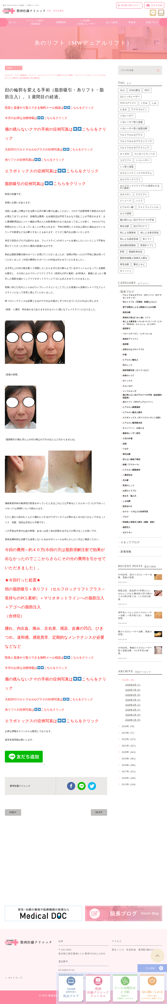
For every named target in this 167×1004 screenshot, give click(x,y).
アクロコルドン (139, 109)
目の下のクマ (140, 226)
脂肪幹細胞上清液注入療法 (133, 258)
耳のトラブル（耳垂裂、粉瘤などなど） (140, 302)
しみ (154, 103)
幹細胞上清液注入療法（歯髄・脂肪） (139, 522)
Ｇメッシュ (125, 271)
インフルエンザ (129, 391)
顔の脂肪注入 (35, 78)
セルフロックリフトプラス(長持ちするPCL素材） (56, 75)
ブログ (9, 68)
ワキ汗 (126, 449)
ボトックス (127, 381)
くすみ (144, 103)
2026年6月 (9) (132, 695)
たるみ (123, 109)
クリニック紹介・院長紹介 (36, 22)
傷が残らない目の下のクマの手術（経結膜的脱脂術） (142, 396)
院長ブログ (152, 22)
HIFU (147, 90)
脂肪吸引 (126, 328)
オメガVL (125, 154)
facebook (71, 786)
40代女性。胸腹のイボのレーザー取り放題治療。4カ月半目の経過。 (135, 650)
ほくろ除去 (112, 22)
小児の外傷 (127, 438)
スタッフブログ (130, 542)
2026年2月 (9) (132, 715)
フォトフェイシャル (148, 207)
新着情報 (126, 551)
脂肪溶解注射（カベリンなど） (136, 370)
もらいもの (127, 386)
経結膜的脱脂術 (128, 245)
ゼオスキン (125, 194)
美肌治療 (126, 312)
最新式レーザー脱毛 (131, 433)
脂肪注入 (15, 78)
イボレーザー (127, 116)
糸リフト (8, 78)
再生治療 (124, 226)
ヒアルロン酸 (127, 207)
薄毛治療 (124, 264)
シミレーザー (142, 160)
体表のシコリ (128, 375)
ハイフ (139, 201)
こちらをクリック (69, 183)
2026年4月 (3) (132, 705)
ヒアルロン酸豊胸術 (131, 407)
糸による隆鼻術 (128, 232)
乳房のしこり (128, 485)
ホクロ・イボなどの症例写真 (135, 511)
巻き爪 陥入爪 (129, 496)
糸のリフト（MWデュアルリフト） (138, 402)
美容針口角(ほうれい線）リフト (137, 317)
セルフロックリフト (130, 179)
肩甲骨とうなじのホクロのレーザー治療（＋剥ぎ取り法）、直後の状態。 (135, 615)
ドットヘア (125, 201)
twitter (92, 786)
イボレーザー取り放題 (131, 122)
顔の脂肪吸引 (25, 78)
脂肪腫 (126, 344)
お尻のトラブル (129, 491)
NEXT (99, 812)
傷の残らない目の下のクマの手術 (137, 220)
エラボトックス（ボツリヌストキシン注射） (142, 417)
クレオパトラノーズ (144, 154)
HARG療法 (134, 90)
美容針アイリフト (130, 339)
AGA (122, 90)
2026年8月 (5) (132, 685)
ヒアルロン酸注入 (130, 360)
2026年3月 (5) (132, 710)
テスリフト (79, 75)
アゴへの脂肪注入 (21, 75)
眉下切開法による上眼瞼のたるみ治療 (139, 307)
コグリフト (33, 75)
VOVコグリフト (128, 103)
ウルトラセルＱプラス (131, 135)
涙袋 (125, 444)
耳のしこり (127, 365)
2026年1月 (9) (132, 720)
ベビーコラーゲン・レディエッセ (137, 334)
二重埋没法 (127, 475)
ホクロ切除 (125, 213)
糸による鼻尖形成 (149, 232)
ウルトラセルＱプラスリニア (134, 147)
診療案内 (61, 22)
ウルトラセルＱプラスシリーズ (136, 141)
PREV (13, 812)
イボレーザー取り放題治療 (133, 128)
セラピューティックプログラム (136, 173)
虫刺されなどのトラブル (133, 349)
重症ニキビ (139, 264)
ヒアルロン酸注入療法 (132, 412)
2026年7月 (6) (132, 690)
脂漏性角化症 (136, 251)
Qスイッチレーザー (130, 96)
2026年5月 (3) (132, 700)
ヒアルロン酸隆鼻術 (131, 470)
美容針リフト (147, 245)
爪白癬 (126, 480)
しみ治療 (126, 501)
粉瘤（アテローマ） (131, 464)
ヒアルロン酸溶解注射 (132, 423)
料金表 (132, 22)
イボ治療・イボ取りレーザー (86, 22)
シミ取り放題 (127, 166)
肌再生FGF (127, 506)
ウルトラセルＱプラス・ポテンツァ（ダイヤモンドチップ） (142, 296)
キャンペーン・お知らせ (133, 428)
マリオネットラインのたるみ (94, 75)
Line (81, 786)
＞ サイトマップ (14, 978)
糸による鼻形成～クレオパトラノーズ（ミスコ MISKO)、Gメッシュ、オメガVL (142, 322)
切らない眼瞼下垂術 (131, 459)
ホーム (12, 22)
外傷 (125, 354)
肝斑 (122, 251)
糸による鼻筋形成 (129, 239)
